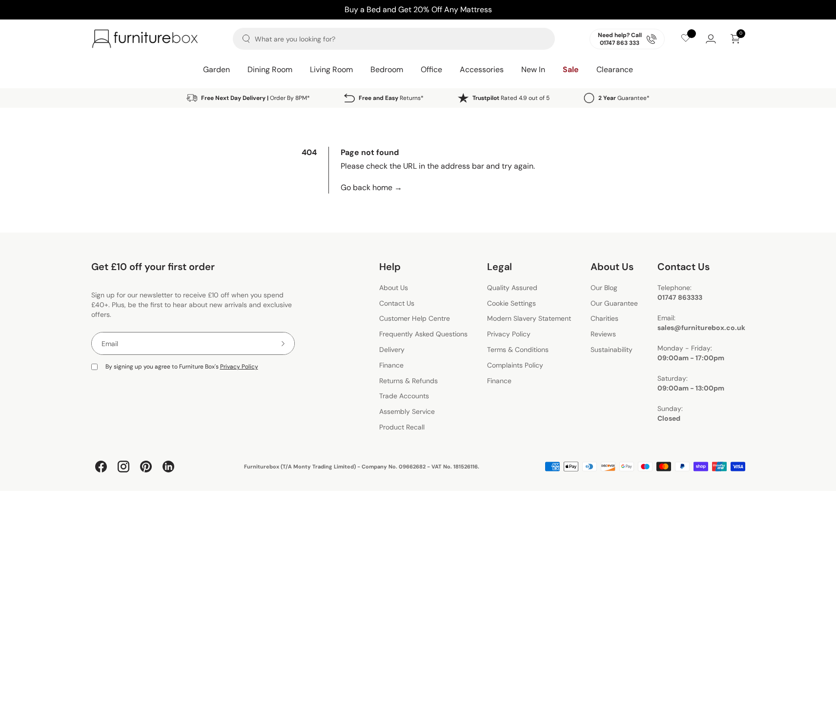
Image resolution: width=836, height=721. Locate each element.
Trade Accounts (404, 396)
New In (533, 69)
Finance (391, 365)
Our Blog (604, 287)
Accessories (482, 69)
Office (431, 69)
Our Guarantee (614, 303)
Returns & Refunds (408, 380)
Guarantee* (624, 98)
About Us (393, 287)
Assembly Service (407, 411)
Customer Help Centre (414, 318)
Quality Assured (512, 287)
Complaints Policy (515, 365)
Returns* (391, 98)
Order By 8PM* (255, 98)
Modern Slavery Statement (529, 318)
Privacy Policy (239, 366)
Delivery (392, 349)
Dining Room (269, 69)
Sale (571, 69)
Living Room (331, 69)
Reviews (603, 333)
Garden (216, 69)
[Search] (246, 39)
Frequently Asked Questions (423, 333)
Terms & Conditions (518, 349)
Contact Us (396, 303)
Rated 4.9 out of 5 (511, 98)
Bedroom (386, 69)
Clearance (614, 69)
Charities (604, 318)
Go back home (371, 187)
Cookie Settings (511, 303)
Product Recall (402, 427)
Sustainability (611, 349)
